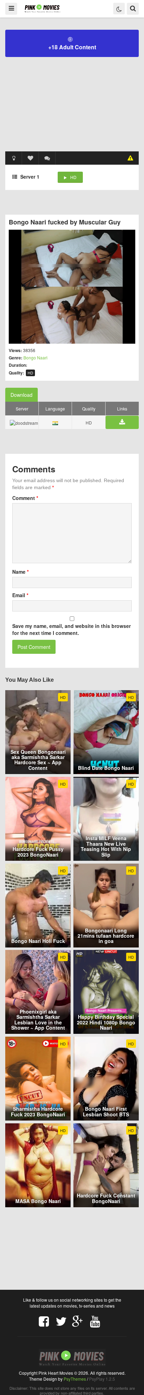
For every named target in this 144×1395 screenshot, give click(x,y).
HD (73, 177)
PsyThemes (75, 1379)
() (47, 158)
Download (21, 394)
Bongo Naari (35, 357)
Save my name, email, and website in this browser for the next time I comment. (71, 629)
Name (20, 571)
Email (20, 595)
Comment (25, 497)
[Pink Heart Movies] (42, 8)
